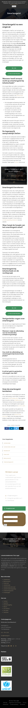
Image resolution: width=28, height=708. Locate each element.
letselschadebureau (13, 398)
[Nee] (26, 4)
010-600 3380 (21, 405)
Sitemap (5, 702)
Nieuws (5, 606)
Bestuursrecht (7, 458)
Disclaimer (22, 704)
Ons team (5, 610)
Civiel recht (6, 454)
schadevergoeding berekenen (9, 220)
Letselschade (7, 443)
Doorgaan (14, 6)
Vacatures (5, 612)
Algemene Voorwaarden (15, 702)
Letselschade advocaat (9, 447)
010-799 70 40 (17, 545)
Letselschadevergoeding (9, 588)
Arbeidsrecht (7, 450)
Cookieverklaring (14, 704)
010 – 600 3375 (5, 632)
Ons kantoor (6, 608)
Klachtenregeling (7, 605)
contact (17, 162)
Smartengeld (6, 592)
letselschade (19, 95)
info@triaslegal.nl (18, 400)
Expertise (5, 603)
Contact (5, 601)
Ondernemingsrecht (8, 462)
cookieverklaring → (14, 4)
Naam (5, 515)
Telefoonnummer (8, 519)
